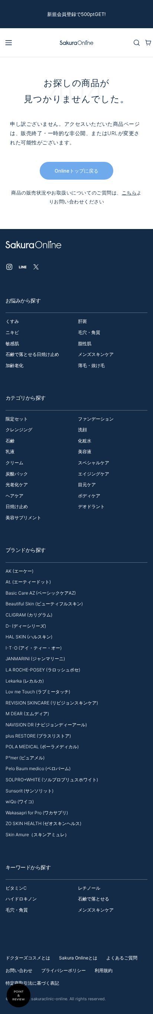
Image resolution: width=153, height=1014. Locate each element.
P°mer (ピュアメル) (25, 757)
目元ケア (87, 484)
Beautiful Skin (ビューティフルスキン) (44, 603)
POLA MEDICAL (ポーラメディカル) (42, 746)
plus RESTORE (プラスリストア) (38, 736)
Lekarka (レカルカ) (25, 681)
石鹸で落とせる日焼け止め (32, 354)
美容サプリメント (23, 517)
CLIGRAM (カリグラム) (29, 615)
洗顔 (82, 429)
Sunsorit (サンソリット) (29, 791)
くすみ (12, 321)
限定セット (17, 419)
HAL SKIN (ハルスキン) (29, 637)
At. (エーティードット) (28, 582)
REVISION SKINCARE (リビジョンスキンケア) (52, 703)
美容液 (84, 451)
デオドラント (91, 506)
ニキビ (12, 332)
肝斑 (82, 321)
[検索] (136, 42)
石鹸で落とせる (93, 899)
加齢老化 (14, 365)
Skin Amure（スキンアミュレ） (37, 834)
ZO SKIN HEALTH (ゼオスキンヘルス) (43, 823)
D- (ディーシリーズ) (26, 626)
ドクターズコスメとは (28, 958)
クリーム (14, 462)
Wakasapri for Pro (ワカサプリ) (37, 812)
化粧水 (84, 441)
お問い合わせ (19, 970)
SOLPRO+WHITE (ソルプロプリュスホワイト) (52, 779)
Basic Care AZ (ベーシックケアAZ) (41, 593)
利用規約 (104, 970)
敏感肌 (12, 343)
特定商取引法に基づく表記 (32, 983)
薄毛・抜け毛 (91, 365)
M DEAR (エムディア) (27, 713)
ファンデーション (96, 419)
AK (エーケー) (19, 571)
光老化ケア (17, 484)
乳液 (10, 451)
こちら (129, 193)
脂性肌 (84, 343)
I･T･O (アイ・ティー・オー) (34, 648)
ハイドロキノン (21, 899)
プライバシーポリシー (63, 970)
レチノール (89, 888)
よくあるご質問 (121, 958)
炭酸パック (17, 474)
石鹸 (10, 441)
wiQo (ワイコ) (20, 801)
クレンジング (19, 429)
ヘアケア (14, 495)
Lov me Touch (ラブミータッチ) (38, 691)
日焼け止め (17, 506)
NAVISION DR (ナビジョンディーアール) (46, 724)
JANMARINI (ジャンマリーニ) (35, 658)
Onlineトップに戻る (76, 171)
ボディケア (89, 495)
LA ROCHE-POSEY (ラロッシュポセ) (43, 670)
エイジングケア (93, 474)
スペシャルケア (93, 462)
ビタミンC (16, 888)
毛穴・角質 (89, 332)
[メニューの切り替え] (8, 42)
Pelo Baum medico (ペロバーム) (38, 768)
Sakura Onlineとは (78, 958)
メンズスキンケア (96, 354)
